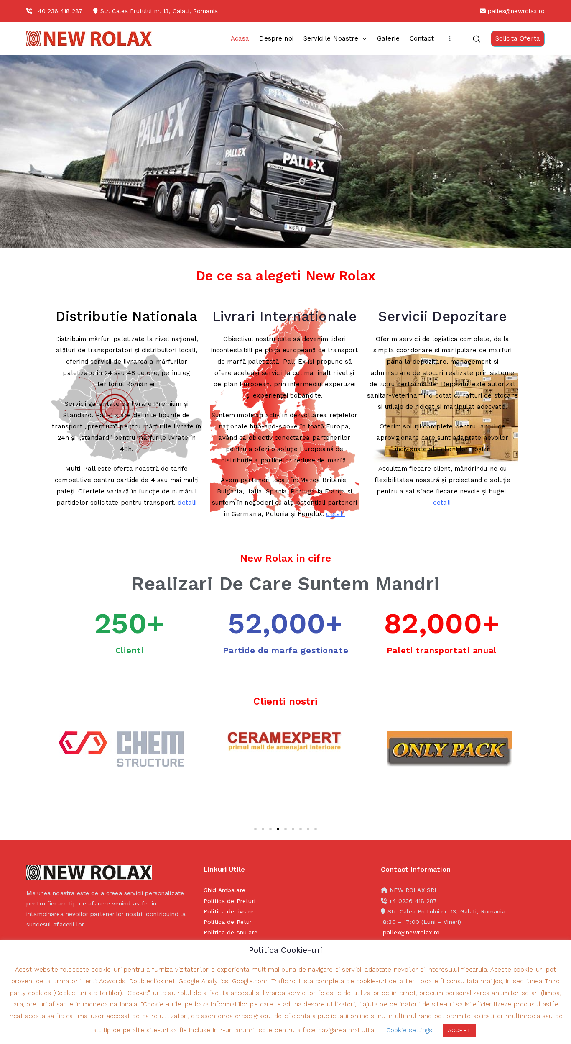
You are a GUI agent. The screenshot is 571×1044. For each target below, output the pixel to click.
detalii (187, 502)
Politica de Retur (228, 921)
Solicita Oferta (517, 38)
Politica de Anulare (230, 932)
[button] (363, 38)
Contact (422, 38)
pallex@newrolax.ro (516, 11)
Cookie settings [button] (409, 1030)
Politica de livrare (229, 911)
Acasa (240, 38)
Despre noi (276, 38)
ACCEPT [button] (459, 1030)
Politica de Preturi (229, 901)
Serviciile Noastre (331, 38)
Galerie (388, 38)
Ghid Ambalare (224, 890)
